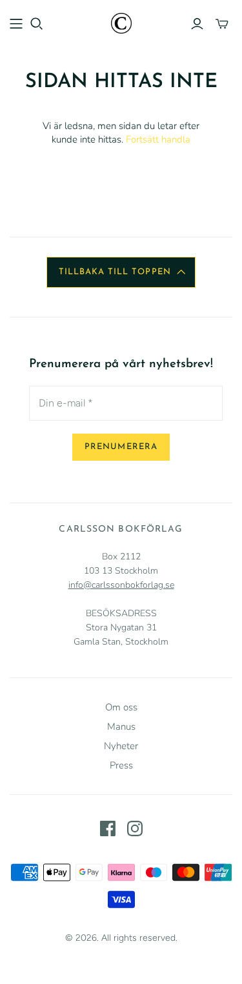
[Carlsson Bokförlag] (121, 22)
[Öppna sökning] (36, 23)
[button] (121, 272)
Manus (121, 726)
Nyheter (121, 745)
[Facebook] (108, 828)
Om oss (121, 707)
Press (121, 765)
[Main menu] (16, 23)
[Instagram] (135, 828)
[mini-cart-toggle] (222, 24)
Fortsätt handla (158, 139)
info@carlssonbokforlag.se (121, 585)
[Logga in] (197, 24)
